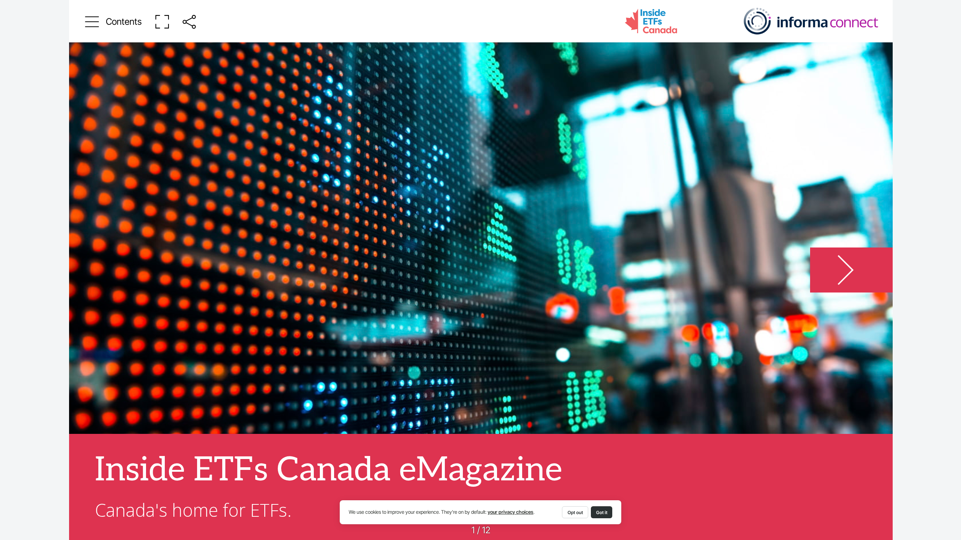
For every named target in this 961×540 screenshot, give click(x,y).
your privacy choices (510, 512)
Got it (601, 512)
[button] (113, 21)
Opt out (575, 512)
